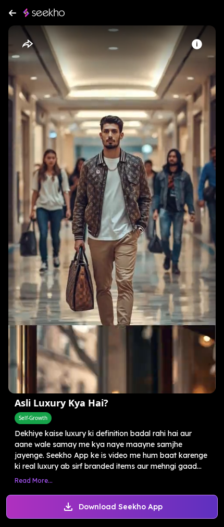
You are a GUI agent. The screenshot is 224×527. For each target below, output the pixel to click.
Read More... (34, 480)
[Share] (27, 44)
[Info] (196, 44)
